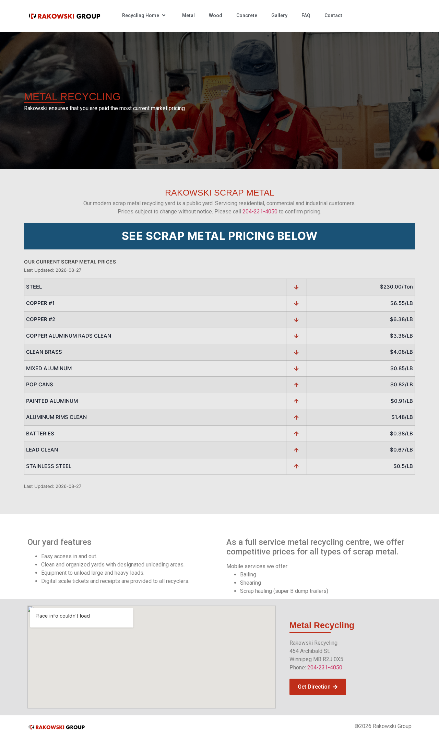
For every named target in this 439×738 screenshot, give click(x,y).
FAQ (305, 15)
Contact (333, 15)
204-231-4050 (259, 211)
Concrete (246, 15)
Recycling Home (140, 15)
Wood (215, 15)
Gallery (279, 15)
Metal (188, 15)
